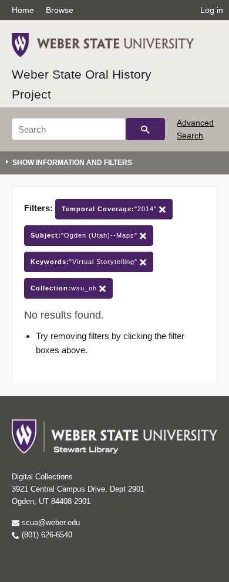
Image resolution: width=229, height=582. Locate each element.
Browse (59, 10)
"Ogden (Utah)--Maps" (85, 235)
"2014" (110, 208)
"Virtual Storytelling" (85, 261)
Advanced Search (195, 129)
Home (23, 10)
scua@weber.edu (49, 522)
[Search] (145, 129)
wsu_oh (65, 288)
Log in (211, 10)
